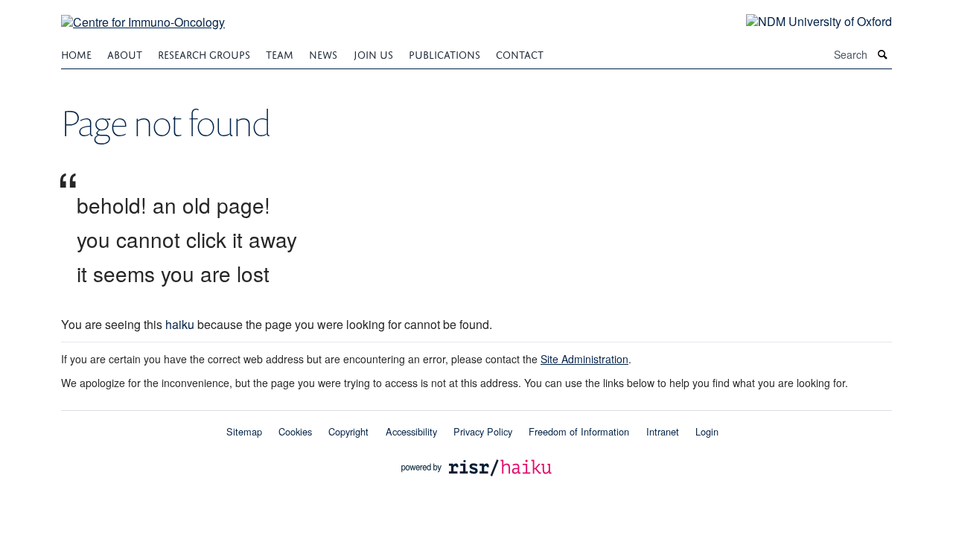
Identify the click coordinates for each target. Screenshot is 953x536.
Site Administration (584, 358)
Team (279, 53)
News (323, 53)
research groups (204, 53)
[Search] (883, 55)
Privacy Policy (482, 431)
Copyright (348, 431)
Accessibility (411, 431)
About (124, 53)
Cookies (295, 431)
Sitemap (244, 431)
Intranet (662, 431)
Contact (520, 53)
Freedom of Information (579, 431)
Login (706, 431)
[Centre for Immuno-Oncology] (143, 13)
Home (76, 53)
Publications (444, 53)
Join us (373, 53)
